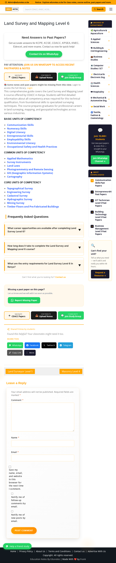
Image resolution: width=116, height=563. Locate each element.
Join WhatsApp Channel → (100, 160)
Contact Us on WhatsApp (43, 54)
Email (15, 452)
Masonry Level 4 (71, 371)
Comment (17, 400)
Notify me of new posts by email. (18, 517)
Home (13, 551)
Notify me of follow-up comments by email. (18, 502)
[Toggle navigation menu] (111, 9)
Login (29, 87)
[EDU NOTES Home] (11, 9)
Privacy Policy (26, 551)
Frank (83, 559)
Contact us (60, 277)
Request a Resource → (100, 274)
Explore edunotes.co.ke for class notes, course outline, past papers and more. (76, 2)
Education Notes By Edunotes (45, 559)
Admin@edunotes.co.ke (18, 2)
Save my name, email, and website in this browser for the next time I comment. (16, 479)
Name (15, 437)
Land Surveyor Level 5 (20, 371)
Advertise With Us (97, 551)
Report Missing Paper (26, 300)
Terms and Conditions (59, 551)
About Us (40, 551)
